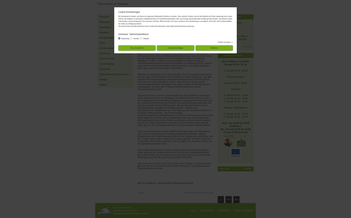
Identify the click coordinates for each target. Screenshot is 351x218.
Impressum (123, 34)
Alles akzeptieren (137, 48)
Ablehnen (214, 48)
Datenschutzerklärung (138, 34)
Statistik (146, 39)
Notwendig (125, 39)
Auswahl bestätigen (175, 48)
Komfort (136, 39)
